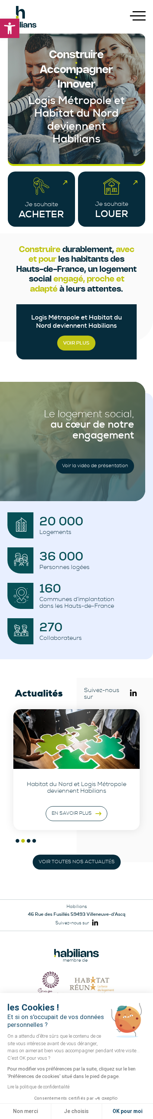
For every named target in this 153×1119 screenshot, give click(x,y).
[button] (9, 28)
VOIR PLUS (76, 343)
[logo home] (20, 17)
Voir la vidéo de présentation (95, 466)
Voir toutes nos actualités (77, 862)
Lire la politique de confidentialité (38, 1087)
